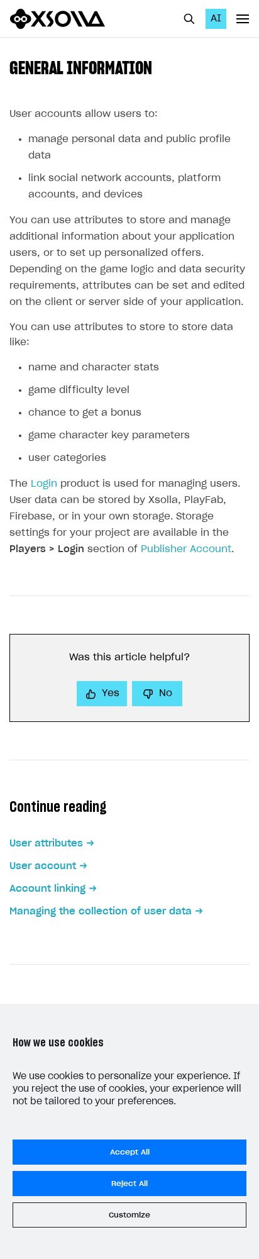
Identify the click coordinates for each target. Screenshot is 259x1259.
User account (42, 866)
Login (44, 484)
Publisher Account (186, 549)
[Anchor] (161, 66)
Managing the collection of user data (100, 911)
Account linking (47, 889)
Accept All (130, 1152)
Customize (129, 1215)
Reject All (129, 1183)
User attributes (46, 843)
